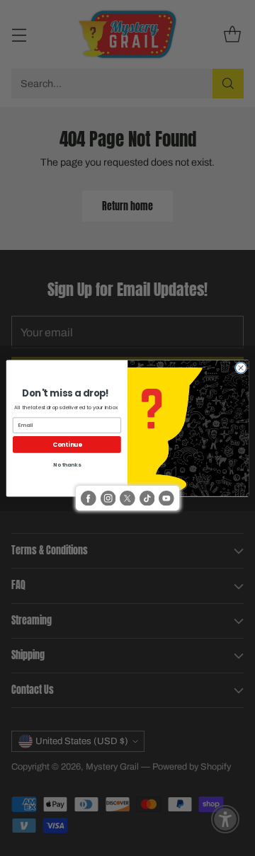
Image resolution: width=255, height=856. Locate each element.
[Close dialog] (240, 367)
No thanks (66, 464)
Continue (67, 444)
